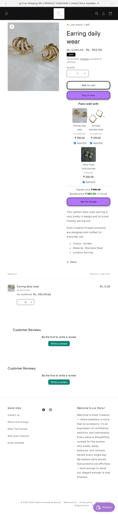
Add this (81, 143)
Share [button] (73, 262)
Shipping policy (81, 505)
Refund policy (70, 502)
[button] (6, 13)
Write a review (59, 343)
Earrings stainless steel (96, 127)
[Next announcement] (112, 3)
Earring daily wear (80, 127)
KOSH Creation (35, 502)
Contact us (14, 415)
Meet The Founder (18, 429)
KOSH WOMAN (16, 443)
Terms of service (102, 502)
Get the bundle (89, 201)
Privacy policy (86, 502)
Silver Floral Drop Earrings (88, 166)
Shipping (84, 59)
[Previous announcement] (6, 3)
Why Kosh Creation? (19, 436)
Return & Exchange (18, 422)
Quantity (71, 67)
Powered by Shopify (52, 502)
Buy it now (88, 95)
